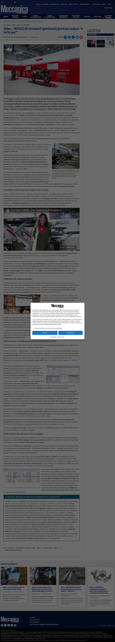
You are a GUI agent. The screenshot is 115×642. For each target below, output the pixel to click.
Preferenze (70, 333)
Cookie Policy (53, 337)
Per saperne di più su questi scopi (53, 328)
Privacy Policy (60, 337)
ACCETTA (45, 333)
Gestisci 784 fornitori (39, 328)
